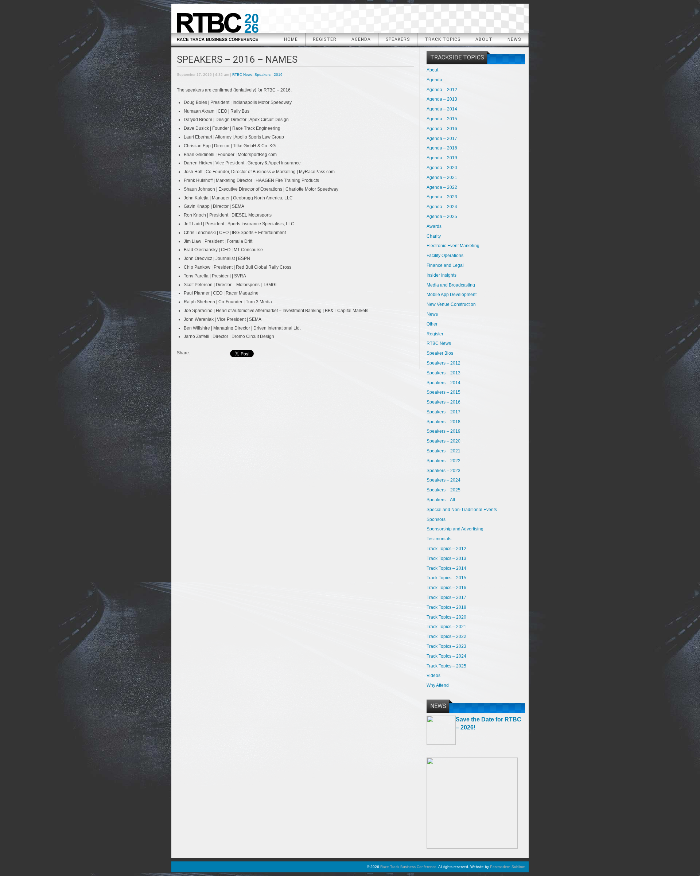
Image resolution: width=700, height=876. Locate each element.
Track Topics (442, 39)
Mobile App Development (452, 294)
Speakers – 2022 (443, 460)
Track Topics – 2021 (446, 626)
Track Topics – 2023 (446, 646)
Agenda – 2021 (442, 177)
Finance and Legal (445, 265)
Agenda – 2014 (442, 109)
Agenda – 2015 (442, 118)
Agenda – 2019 (442, 157)
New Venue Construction (451, 304)
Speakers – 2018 (443, 421)
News (514, 39)
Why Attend (438, 685)
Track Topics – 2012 (446, 548)
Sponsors (436, 519)
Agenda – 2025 (442, 216)
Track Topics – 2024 (446, 656)
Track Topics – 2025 (446, 666)
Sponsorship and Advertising (455, 529)
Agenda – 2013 (442, 99)
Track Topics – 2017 (446, 597)
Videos (433, 675)
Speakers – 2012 (443, 363)
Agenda (361, 39)
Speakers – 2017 (443, 411)
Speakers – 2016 (443, 402)
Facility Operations (445, 255)
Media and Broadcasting (451, 285)
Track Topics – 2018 (446, 607)
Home (291, 39)
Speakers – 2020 (443, 441)
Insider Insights (441, 275)
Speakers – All (441, 499)
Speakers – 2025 (443, 489)
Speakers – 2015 (443, 392)
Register (325, 39)
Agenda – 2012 (442, 89)
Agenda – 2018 (442, 148)
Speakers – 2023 (443, 470)
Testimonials (439, 538)
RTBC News (242, 75)
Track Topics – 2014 (446, 568)
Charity (434, 236)
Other (432, 324)
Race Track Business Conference (217, 24)
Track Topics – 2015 (446, 577)
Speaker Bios (440, 353)
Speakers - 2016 (268, 75)
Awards (434, 226)
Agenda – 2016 (442, 128)
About (484, 39)
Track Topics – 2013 (446, 558)
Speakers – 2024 (443, 480)
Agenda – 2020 (442, 167)
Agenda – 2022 (442, 187)
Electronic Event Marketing (453, 245)
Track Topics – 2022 (446, 636)
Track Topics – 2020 (446, 617)
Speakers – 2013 (443, 372)
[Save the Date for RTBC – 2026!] (441, 743)
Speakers (398, 39)
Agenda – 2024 (442, 206)
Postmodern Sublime (507, 867)
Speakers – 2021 (443, 450)
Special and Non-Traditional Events (462, 509)
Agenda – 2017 (442, 138)
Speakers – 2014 (443, 382)
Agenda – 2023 (442, 196)
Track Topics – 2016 (446, 587)
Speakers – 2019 (443, 431)
